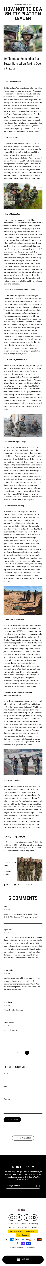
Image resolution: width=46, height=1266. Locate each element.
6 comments (18, 5)
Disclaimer (35, 1227)
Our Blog (20, 1227)
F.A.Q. (27, 1227)
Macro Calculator (23, 1235)
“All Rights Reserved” (31, 1247)
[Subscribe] (38, 1186)
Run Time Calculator (16, 1231)
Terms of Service (20, 1224)
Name (6, 1073)
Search (10, 1224)
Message (7, 1099)
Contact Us (11, 1227)
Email (5, 1086)
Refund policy (33, 1224)
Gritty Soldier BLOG (24, 1138)
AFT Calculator (31, 1231)
